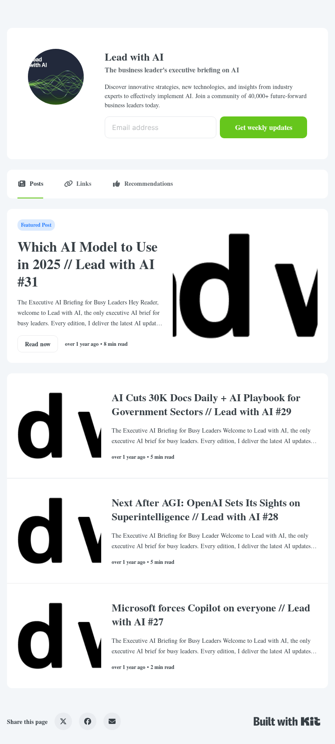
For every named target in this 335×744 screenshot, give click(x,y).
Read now (38, 343)
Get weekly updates (263, 127)
